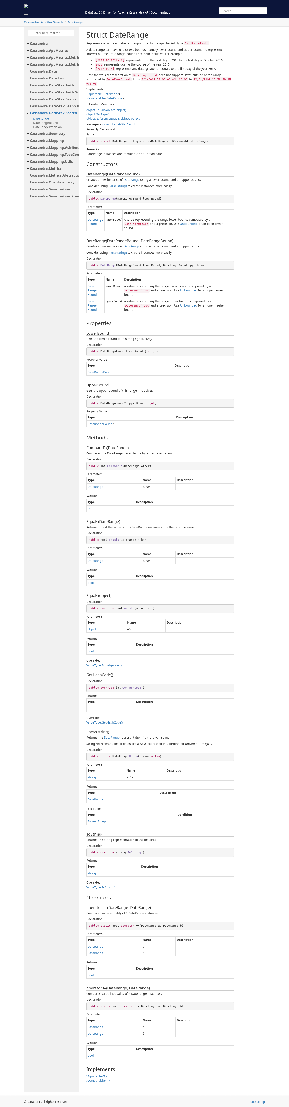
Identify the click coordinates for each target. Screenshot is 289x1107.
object (92, 629)
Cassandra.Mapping (47, 140)
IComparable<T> (98, 1080)
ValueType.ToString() (100, 887)
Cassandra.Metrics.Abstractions (53, 175)
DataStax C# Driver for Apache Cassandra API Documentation (128, 12)
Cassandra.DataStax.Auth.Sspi (53, 92)
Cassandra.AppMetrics (49, 50)
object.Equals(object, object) (106, 110)
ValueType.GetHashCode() (104, 722)
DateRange (75, 22)
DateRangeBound (45, 123)
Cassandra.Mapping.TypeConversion (53, 154)
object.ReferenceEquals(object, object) (113, 118)
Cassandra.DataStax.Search (43, 22)
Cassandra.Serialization (50, 189)
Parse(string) (118, 186)
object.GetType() (97, 114)
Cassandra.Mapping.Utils (51, 161)
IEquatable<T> (96, 1076)
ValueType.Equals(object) (104, 665)
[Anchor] (83, 164)
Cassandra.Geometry (47, 133)
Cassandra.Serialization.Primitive (53, 196)
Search (131, 124)
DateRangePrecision (47, 127)
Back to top (257, 1102)
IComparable (95, 98)
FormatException (99, 821)
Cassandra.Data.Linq (48, 78)
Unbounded (188, 224)
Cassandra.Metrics (45, 168)
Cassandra (39, 43)
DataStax (121, 124)
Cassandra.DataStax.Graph (53, 99)
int (89, 509)
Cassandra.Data (43, 71)
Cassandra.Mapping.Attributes (53, 147)
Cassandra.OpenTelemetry (52, 182)
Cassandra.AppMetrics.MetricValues (53, 64)
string (92, 777)
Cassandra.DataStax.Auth (52, 85)
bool (91, 583)
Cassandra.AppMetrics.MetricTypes (53, 57)
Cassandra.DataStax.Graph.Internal (53, 106)
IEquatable (94, 94)
